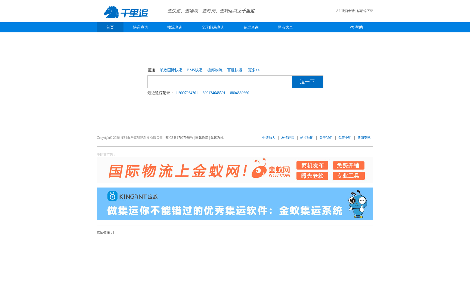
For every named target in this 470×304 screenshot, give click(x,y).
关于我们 (325, 138)
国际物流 (201, 138)
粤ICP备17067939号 (179, 138)
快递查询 (140, 27)
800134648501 (214, 93)
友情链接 (287, 138)
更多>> (254, 70)
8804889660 (239, 93)
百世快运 (234, 70)
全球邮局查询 (213, 27)
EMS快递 (195, 70)
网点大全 (285, 27)
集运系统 (217, 138)
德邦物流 (214, 70)
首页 (110, 27)
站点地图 (306, 138)
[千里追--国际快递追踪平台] (126, 21)
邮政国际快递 (171, 70)
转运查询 (251, 27)
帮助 (359, 27)
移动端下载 (365, 11)
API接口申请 (345, 11)
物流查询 (175, 27)
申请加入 (268, 138)
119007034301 (186, 93)
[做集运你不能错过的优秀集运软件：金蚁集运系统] (235, 204)
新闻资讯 (363, 138)
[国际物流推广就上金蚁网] (235, 170)
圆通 (151, 70)
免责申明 (344, 138)
